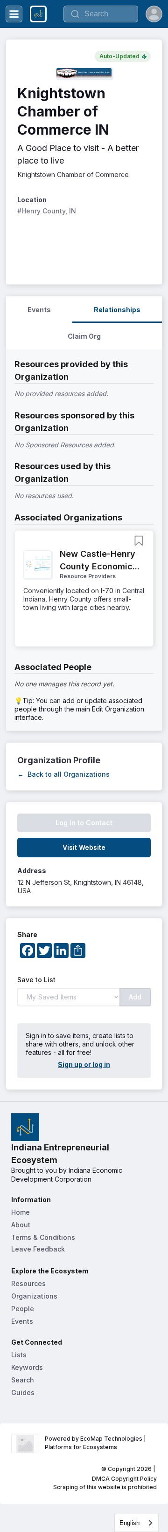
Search (22, 1380)
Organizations (34, 1296)
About (20, 1225)
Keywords (27, 1367)
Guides (23, 1392)
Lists (19, 1355)
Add (135, 997)
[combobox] (136, 1523)
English (129, 1522)
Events (22, 1321)
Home (20, 1212)
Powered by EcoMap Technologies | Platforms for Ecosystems (96, 1442)
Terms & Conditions (43, 1237)
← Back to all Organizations (63, 774)
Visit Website (84, 847)
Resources (28, 1283)
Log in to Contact (84, 823)
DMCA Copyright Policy (124, 1478)
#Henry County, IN (46, 211)
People (22, 1309)
